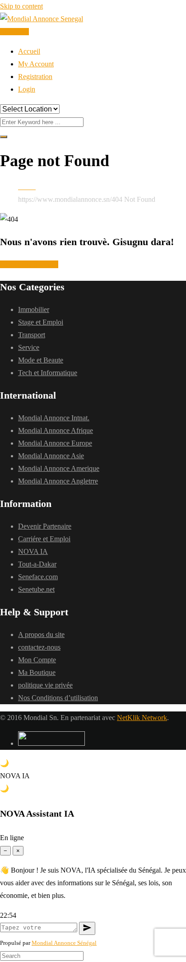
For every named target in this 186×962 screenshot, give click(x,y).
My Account (36, 64)
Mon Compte (37, 660)
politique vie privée (45, 685)
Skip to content (21, 6)
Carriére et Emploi (44, 539)
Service (28, 347)
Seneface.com (38, 577)
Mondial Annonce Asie (51, 456)
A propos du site (41, 634)
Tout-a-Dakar (37, 564)
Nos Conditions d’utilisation (58, 698)
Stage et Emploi (40, 322)
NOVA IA (33, 551)
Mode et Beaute (40, 360)
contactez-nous (39, 647)
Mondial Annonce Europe (55, 443)
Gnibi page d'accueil (29, 264)
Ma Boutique (37, 672)
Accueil (29, 51)
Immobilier (33, 309)
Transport (31, 335)
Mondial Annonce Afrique (55, 430)
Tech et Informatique (47, 372)
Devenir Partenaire (44, 526)
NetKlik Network (142, 717)
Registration (35, 76)
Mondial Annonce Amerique (58, 468)
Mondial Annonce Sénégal (64, 942)
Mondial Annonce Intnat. (53, 418)
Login (26, 89)
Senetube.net (36, 589)
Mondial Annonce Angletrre (58, 481)
